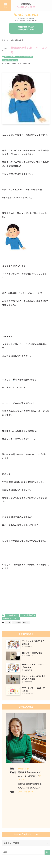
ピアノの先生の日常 (25, 57)
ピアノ (7, 622)
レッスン (26, 622)
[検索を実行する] (47, 852)
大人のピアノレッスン (10, 60)
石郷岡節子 (23, 768)
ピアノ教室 (17, 622)
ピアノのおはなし (11, 57)
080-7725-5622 (28, 15)
